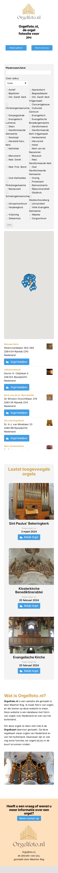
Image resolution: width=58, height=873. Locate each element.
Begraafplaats (39, 93)
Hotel (35, 145)
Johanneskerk (12, 369)
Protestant (38, 181)
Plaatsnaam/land (15, 67)
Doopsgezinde (16, 115)
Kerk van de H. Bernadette (19, 395)
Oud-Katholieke (17, 178)
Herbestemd (39, 137)
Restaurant (15, 189)
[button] (28, 284)
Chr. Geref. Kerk (17, 97)
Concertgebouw (41, 104)
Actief (12, 89)
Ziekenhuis (15, 218)
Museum (37, 155)
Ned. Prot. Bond (17, 167)
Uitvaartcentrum (18, 203)
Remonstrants (39, 185)
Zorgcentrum (39, 218)
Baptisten (14, 93)
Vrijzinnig (14, 214)
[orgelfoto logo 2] (29, 4)
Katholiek (14, 148)
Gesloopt (14, 137)
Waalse (36, 214)
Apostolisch (38, 89)
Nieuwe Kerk (11, 344)
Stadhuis (37, 192)
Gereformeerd (39, 126)
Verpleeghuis (16, 207)
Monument (15, 155)
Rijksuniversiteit (41, 189)
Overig (35, 178)
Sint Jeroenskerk (14, 446)
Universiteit (38, 203)
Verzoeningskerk (14, 420)
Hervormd (37, 141)
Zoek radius (12, 78)
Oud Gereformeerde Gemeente (37, 171)
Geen (12, 126)
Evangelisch (38, 115)
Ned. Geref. (15, 159)
